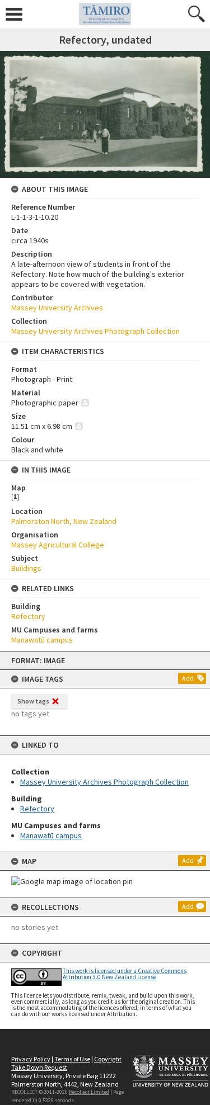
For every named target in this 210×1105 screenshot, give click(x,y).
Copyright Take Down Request (66, 1063)
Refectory (37, 809)
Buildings (26, 568)
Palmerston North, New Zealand (63, 521)
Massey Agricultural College (57, 545)
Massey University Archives (57, 308)
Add (188, 678)
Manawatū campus (51, 835)
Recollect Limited (89, 1091)
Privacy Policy (30, 1059)
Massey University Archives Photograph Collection (104, 782)
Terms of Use (72, 1059)
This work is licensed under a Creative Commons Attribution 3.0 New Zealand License (124, 974)
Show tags (33, 701)
